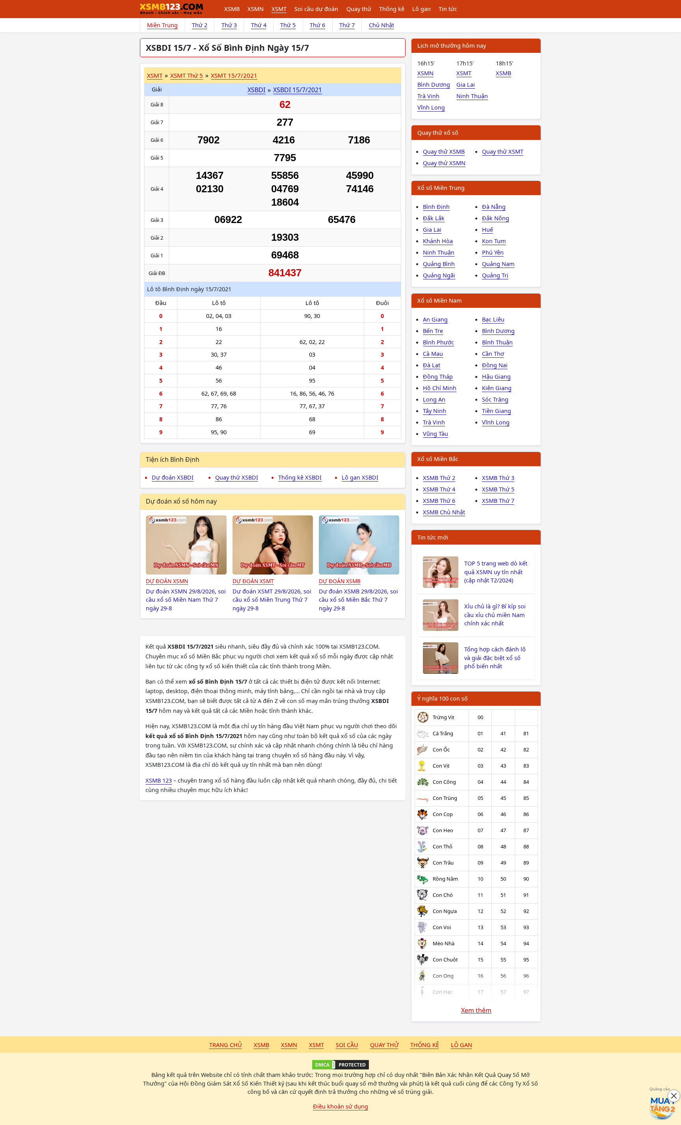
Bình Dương (433, 84)
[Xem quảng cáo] (662, 1106)
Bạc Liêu (493, 319)
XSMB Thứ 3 (498, 478)
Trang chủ (225, 1045)
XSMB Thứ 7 (498, 500)
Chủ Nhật (381, 25)
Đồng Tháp (438, 376)
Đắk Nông (495, 218)
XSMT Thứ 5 (186, 75)
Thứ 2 (199, 25)
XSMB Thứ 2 (439, 478)
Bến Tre (433, 331)
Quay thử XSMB (444, 151)
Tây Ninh (434, 411)
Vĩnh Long (431, 107)
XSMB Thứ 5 (498, 489)
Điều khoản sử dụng (340, 1106)
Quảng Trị (495, 275)
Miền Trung (162, 25)
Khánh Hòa (438, 241)
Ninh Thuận (472, 96)
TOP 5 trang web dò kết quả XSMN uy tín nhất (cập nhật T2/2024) (495, 571)
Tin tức (448, 9)
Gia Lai (465, 84)
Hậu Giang (496, 376)
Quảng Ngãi (439, 275)
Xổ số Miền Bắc (437, 459)
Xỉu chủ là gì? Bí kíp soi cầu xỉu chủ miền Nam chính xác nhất (495, 614)
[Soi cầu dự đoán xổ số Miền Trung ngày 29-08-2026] (273, 545)
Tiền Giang (496, 411)
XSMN (255, 9)
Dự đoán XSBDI (173, 477)
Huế (487, 229)
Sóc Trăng (495, 399)
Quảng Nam (498, 264)
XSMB (232, 9)
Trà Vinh (428, 96)
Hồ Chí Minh (439, 388)
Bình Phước (438, 342)
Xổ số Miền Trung (441, 188)
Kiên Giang (497, 388)
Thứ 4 (258, 25)
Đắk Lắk (434, 218)
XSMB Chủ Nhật (444, 512)
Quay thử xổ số (437, 132)
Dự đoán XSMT (253, 581)
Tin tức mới (432, 537)
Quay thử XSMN (444, 163)
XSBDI (256, 90)
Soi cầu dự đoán (316, 9)
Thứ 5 (288, 25)
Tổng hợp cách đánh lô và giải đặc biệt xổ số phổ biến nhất (495, 657)
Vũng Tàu (435, 433)
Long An (434, 399)
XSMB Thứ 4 (439, 489)
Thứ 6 (317, 25)
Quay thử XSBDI (236, 477)
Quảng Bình (439, 264)
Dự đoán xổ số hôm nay (181, 501)
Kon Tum (494, 241)
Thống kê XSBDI (300, 477)
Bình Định (436, 206)
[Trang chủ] (171, 9)
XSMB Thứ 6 (439, 500)
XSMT (279, 9)
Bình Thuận (497, 342)
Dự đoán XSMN (167, 581)
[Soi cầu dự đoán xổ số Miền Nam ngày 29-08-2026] (186, 545)
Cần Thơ (493, 353)
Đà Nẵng (494, 206)
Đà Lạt (431, 365)
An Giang (435, 319)
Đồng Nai (495, 365)
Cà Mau (433, 353)
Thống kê (391, 9)
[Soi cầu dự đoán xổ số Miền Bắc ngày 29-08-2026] (359, 545)
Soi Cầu (347, 1045)
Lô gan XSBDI (360, 477)
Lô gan (421, 9)
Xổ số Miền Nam (439, 300)
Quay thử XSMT (502, 151)
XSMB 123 (158, 780)
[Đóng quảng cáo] (674, 1096)
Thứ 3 (229, 25)
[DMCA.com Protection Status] (340, 1065)
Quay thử (358, 9)
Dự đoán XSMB (340, 581)
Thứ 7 (347, 25)
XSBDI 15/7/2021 (297, 90)
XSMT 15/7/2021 (234, 75)
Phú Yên (493, 252)
